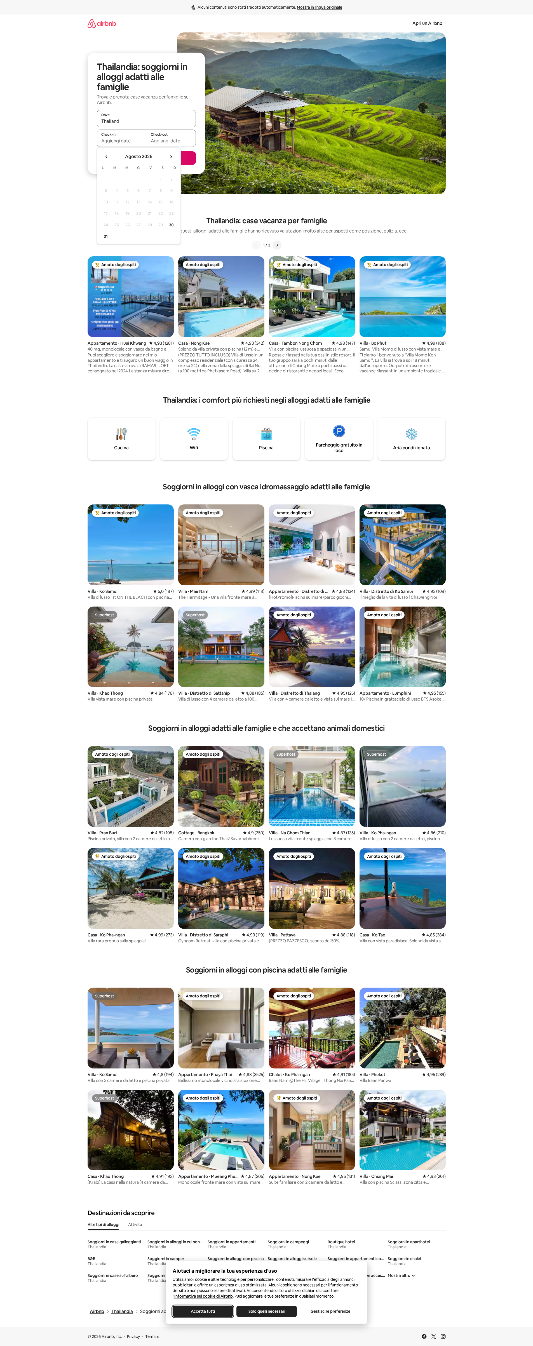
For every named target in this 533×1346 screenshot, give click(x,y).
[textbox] (121, 140)
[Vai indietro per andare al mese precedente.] (106, 156)
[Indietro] (256, 245)
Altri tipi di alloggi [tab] (103, 1224)
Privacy (133, 1336)
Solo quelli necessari (266, 1311)
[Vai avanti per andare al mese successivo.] (171, 156)
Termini (152, 1336)
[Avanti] (277, 245)
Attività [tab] (135, 1224)
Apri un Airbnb (427, 23)
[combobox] (146, 121)
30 (171, 224)
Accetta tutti (203, 1311)
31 (106, 236)
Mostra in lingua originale (319, 7)
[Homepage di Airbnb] (102, 23)
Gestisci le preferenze (330, 1311)
